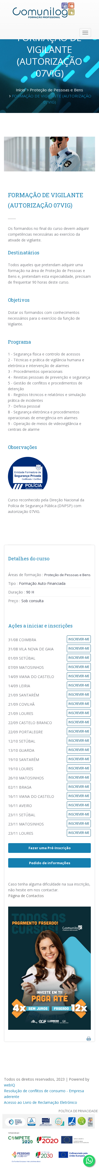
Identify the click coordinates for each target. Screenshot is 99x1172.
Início (20, 89)
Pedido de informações (49, 863)
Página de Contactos (26, 895)
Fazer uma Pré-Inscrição (50, 847)
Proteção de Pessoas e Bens (56, 89)
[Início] (43, 10)
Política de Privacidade (78, 1111)
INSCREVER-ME (78, 639)
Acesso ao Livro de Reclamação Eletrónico (40, 1102)
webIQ (9, 1084)
